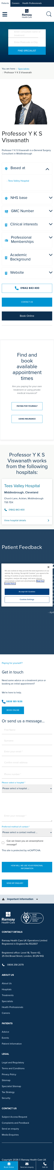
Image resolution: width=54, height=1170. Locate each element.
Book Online (27, 315)
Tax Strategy (8, 1092)
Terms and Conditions (13, 1068)
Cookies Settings (27, 599)
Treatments (8, 995)
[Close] (48, 567)
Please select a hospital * (13, 782)
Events (5, 1037)
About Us (7, 983)
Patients (5, 3)
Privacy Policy (9, 1074)
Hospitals (6, 989)
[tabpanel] (27, 501)
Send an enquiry (10, 1128)
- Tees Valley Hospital (18, 180)
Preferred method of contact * (16, 826)
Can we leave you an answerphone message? (25, 842)
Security (6, 1098)
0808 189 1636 (14, 701)
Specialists (23, 68)
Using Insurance (27, 419)
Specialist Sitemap (11, 1086)
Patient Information (12, 1043)
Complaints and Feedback (15, 1122)
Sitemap (6, 1080)
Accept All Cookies (27, 592)
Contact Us (27, 302)
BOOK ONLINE (13, 710)
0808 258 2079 (15, 964)
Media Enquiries (10, 1134)
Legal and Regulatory (13, 1062)
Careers (16, 3)
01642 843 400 (29, 288)
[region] (27, 585)
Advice (5, 1031)
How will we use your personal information (27, 867)
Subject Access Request (14, 1116)
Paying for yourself (27, 406)
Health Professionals (32, 3)
